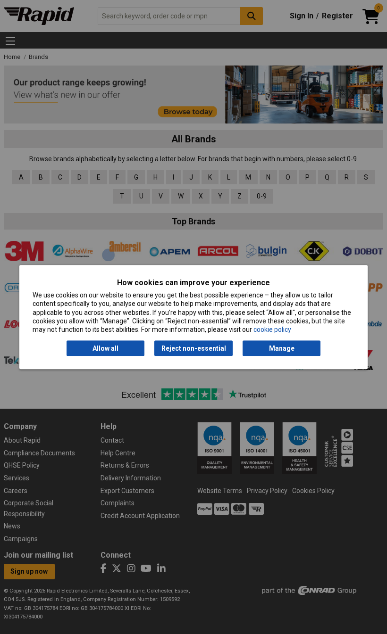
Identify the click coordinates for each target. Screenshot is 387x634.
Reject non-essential (193, 348)
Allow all (105, 348)
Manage (281, 348)
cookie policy (272, 329)
